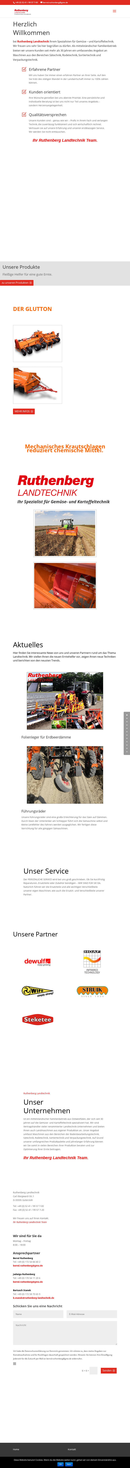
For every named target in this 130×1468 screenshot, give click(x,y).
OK (60, 1464)
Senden (107, 1370)
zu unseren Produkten (15, 282)
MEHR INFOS (22, 411)
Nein (69, 1464)
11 (126, 751)
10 (126, 748)
